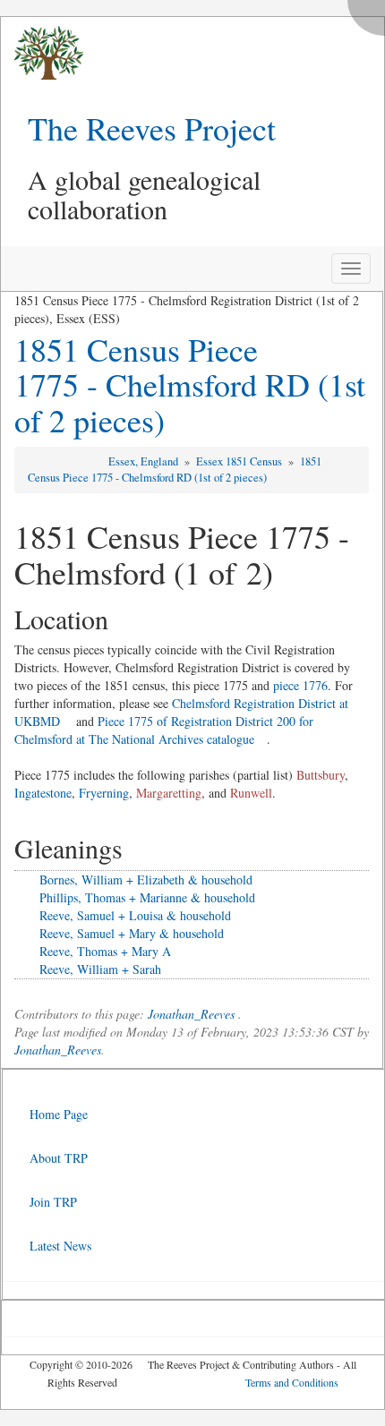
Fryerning (104, 792)
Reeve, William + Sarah (100, 969)
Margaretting (168, 792)
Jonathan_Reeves (191, 1013)
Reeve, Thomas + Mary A (105, 951)
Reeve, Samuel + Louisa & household (135, 915)
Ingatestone (43, 792)
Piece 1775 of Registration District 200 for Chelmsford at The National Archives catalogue (163, 730)
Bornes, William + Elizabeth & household (145, 879)
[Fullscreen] (371, 12)
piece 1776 (300, 685)
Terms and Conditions (291, 1382)
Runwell (251, 792)
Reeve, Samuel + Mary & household (131, 933)
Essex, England (144, 461)
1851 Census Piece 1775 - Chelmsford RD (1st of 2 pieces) (189, 384)
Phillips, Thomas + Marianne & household (147, 897)
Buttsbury (320, 774)
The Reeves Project (152, 128)
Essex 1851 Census (240, 461)
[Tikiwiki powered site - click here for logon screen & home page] (42, 53)
